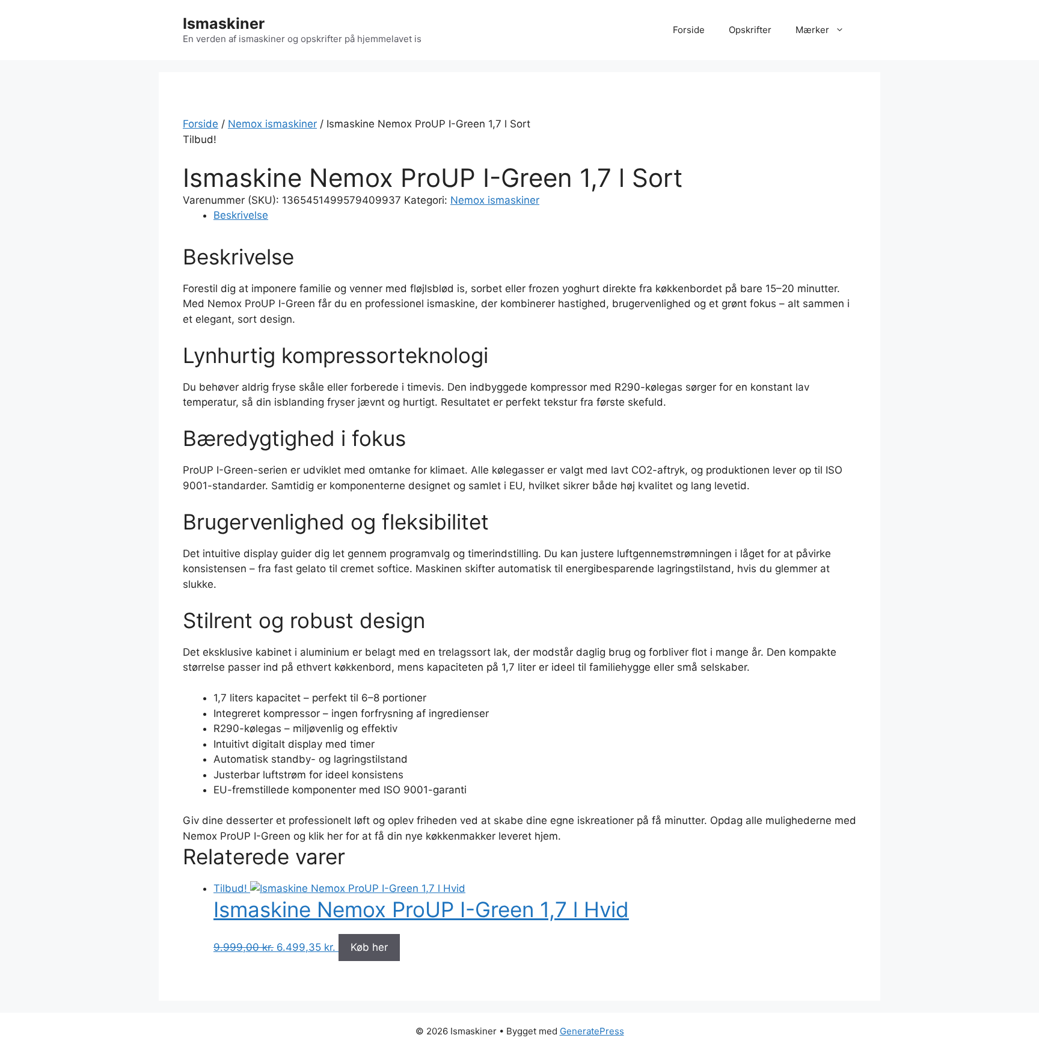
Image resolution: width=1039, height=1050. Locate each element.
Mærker (812, 29)
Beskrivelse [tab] (240, 215)
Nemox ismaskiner (272, 124)
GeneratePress (592, 1031)
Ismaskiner (224, 23)
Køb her (369, 947)
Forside (689, 29)
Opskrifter (750, 29)
